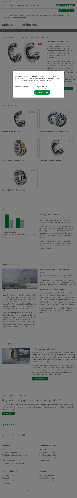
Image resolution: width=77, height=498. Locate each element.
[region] (39, 84)
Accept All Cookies (42, 92)
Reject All (40, 86)
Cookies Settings (21, 86)
